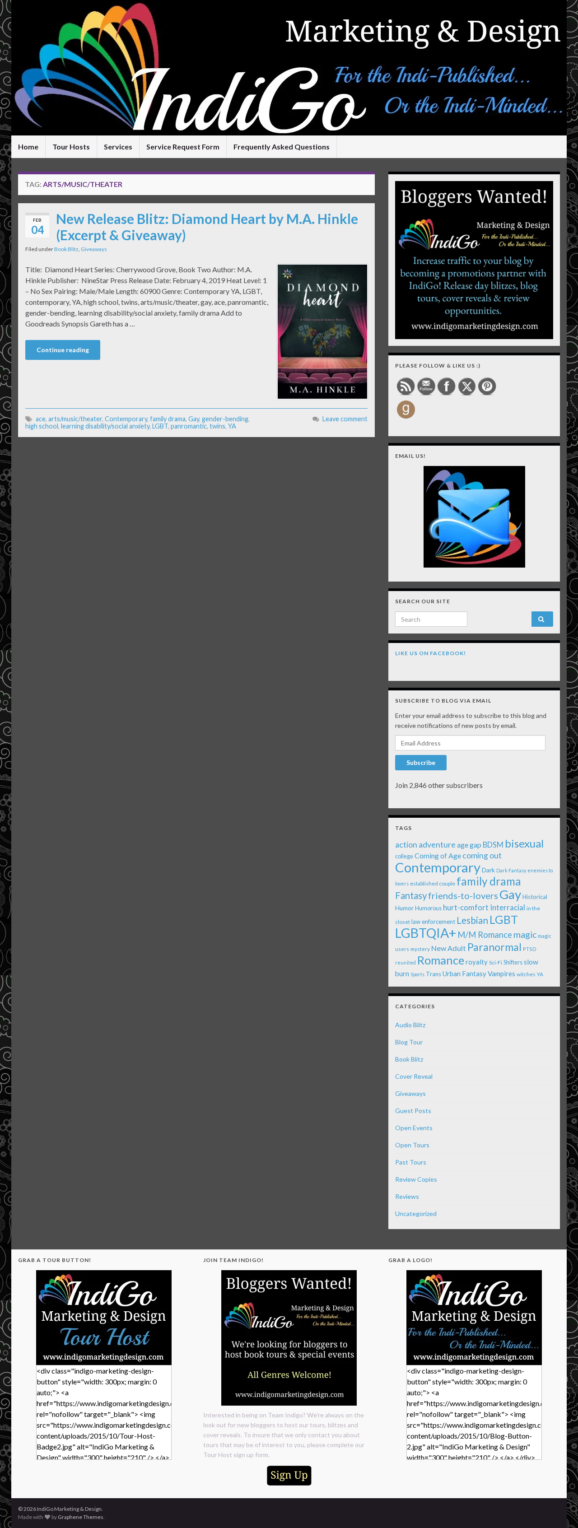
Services (118, 146)
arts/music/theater (75, 419)
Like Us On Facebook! (430, 653)
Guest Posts (413, 1110)
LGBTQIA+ (425, 933)
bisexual (524, 843)
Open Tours (412, 1145)
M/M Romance (484, 935)
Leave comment (345, 419)
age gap (469, 844)
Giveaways (94, 249)
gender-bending (225, 419)
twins (217, 426)
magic (524, 934)
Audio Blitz (410, 1025)
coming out (482, 855)
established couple (432, 883)
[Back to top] (557, 1507)
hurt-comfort (466, 907)
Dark (488, 870)
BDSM (493, 844)
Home (28, 146)
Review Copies (416, 1179)
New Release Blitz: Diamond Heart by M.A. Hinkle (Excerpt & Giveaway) (207, 226)
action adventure (425, 844)
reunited (405, 962)
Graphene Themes (80, 1517)
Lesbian (472, 920)
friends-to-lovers (463, 895)
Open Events (414, 1128)
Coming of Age (438, 855)
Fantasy (411, 895)
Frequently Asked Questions (281, 146)
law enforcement (433, 921)
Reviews (407, 1196)
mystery (420, 949)
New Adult (448, 948)
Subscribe (420, 762)
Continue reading (63, 350)
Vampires (501, 973)
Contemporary (126, 419)
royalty (477, 962)
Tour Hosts (71, 146)
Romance (440, 960)
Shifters (512, 962)
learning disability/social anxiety (105, 426)
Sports (417, 974)
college (404, 856)
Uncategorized (416, 1213)
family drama (168, 419)
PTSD (529, 949)
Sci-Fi (495, 962)
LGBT (160, 426)
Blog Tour (409, 1042)
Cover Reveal (414, 1076)
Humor (404, 908)
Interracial (507, 907)
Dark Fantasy (511, 870)
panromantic (189, 426)
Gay (193, 419)
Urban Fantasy (464, 973)
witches (526, 974)
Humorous (428, 908)
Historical (534, 896)
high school (41, 426)
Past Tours (410, 1162)
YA (232, 426)
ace (41, 419)
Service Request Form (182, 146)
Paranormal (494, 947)
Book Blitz (66, 249)
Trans (433, 974)
